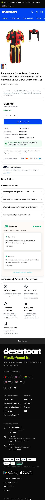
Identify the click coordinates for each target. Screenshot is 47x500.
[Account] (37, 12)
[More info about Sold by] (29, 128)
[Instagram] (5, 388)
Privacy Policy (10, 482)
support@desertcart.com (19, 441)
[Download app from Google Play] (10, 473)
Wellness (5, 18)
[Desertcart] (9, 12)
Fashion (38, 18)
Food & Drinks (28, 18)
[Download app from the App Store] (26, 473)
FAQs (6, 490)
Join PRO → (7, 173)
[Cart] (41, 12)
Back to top (22, 341)
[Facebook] (15, 388)
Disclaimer (8, 486)
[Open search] (32, 12)
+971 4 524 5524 (15, 450)
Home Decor (15, 18)
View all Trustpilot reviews (22, 272)
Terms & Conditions (12, 478)
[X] (10, 388)
